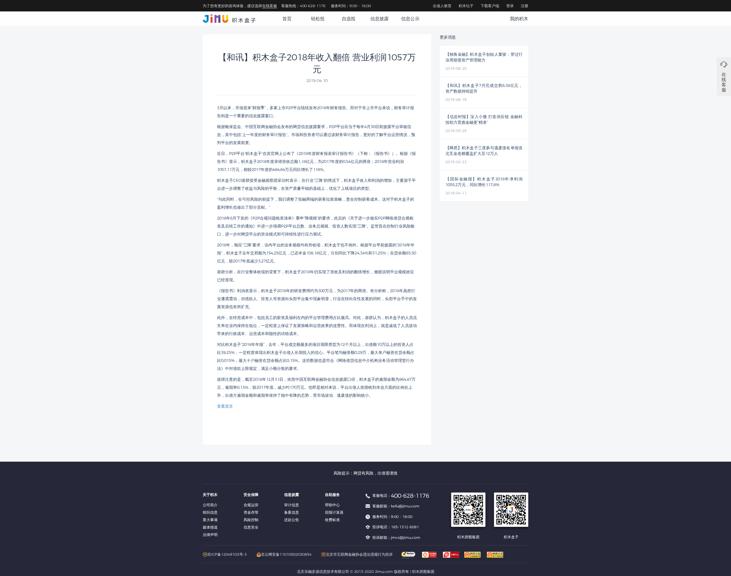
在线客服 (269, 5)
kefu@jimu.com (405, 506)
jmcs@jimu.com (405, 537)
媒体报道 (210, 527)
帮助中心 (332, 505)
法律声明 (210, 534)
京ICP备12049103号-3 (227, 554)
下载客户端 (490, 5)
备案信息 (291, 512)
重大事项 (210, 519)
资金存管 (251, 512)
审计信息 (291, 505)
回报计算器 (334, 512)
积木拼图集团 (423, 571)
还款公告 (291, 519)
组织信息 (210, 512)
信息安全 (251, 527)
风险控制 (251, 519)
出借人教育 (442, 5)
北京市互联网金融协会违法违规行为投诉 (359, 554)
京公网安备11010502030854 (286, 554)
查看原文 (225, 406)
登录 (510, 5)
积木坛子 (466, 5)
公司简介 (210, 505)
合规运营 (251, 505)
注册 (524, 5)
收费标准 (332, 519)
